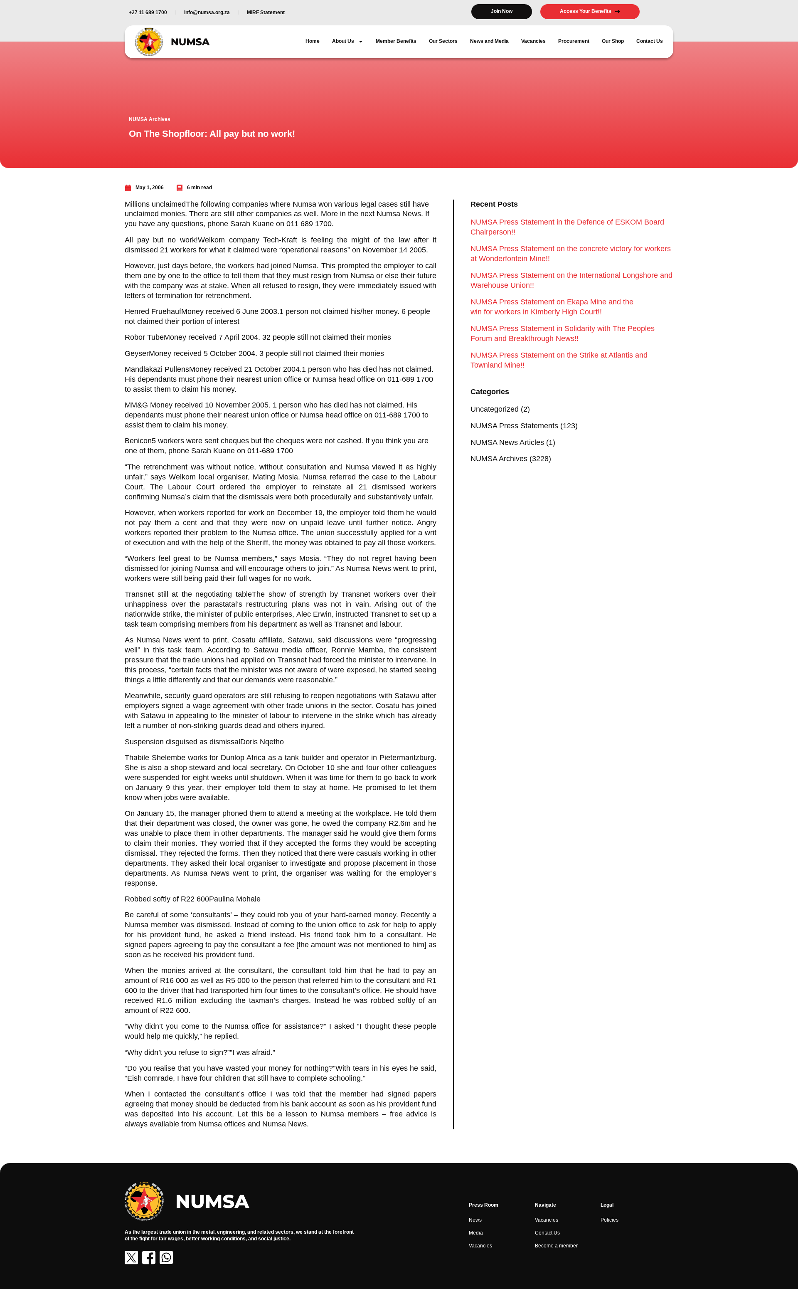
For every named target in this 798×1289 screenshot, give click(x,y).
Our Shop (613, 41)
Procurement (573, 41)
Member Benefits (396, 41)
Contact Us (649, 41)
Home (312, 41)
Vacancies (533, 41)
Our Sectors (443, 41)
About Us (343, 41)
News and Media (489, 41)
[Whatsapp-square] (166, 1257)
